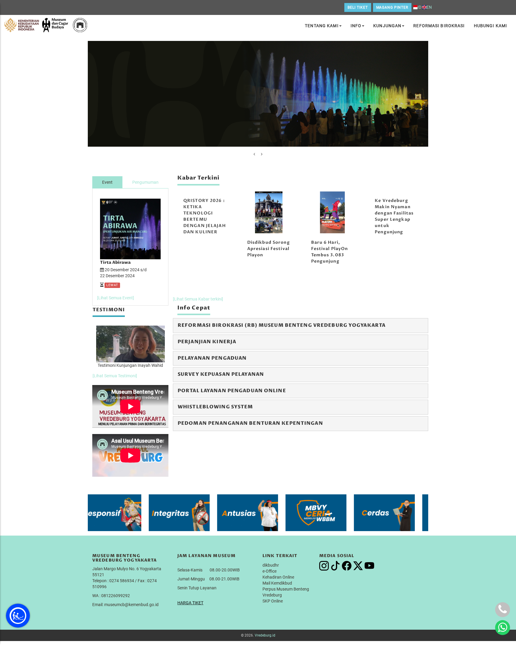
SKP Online (272, 601)
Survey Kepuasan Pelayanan (221, 374)
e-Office (269, 571)
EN (429, 7)
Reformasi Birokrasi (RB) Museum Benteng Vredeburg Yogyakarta (282, 325)
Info (356, 25)
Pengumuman (145, 182)
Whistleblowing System (215, 407)
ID (419, 7)
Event (107, 182)
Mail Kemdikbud (277, 583)
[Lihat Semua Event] (115, 297)
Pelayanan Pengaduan (212, 358)
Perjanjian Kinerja (207, 341)
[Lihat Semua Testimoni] (115, 375)
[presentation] (254, 154)
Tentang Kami (321, 25)
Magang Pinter (392, 7)
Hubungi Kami (490, 25)
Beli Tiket (358, 7)
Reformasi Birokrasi (439, 25)
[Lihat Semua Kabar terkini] (198, 299)
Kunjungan (387, 25)
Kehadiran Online (278, 577)
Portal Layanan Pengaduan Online (232, 390)
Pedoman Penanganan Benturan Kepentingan (250, 423)
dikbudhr (270, 565)
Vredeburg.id (265, 635)
